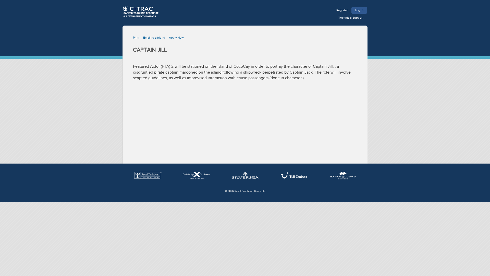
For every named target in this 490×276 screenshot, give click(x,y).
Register (342, 10)
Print (136, 37)
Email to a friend (154, 37)
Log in (359, 10)
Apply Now (176, 37)
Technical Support (350, 17)
